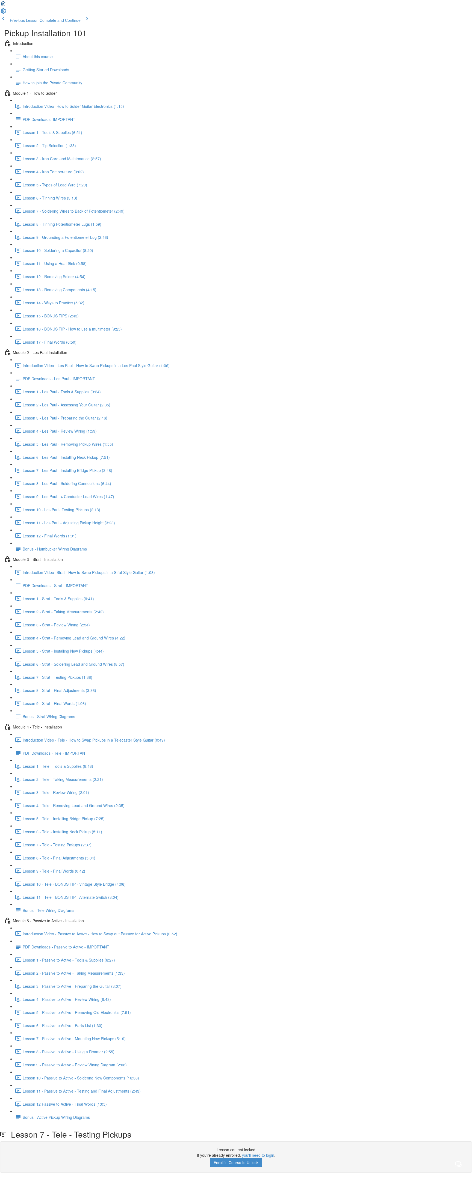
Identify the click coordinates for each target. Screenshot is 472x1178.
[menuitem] (3, 12)
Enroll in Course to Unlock (236, 1162)
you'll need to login (258, 1155)
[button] (3, 5)
